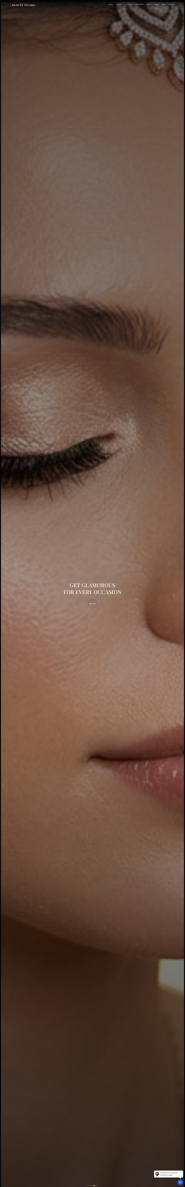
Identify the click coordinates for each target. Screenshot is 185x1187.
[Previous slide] (10, 595)
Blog (163, 4)
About (111, 4)
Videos (156, 4)
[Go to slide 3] (91, 1185)
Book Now (92, 609)
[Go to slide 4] (93, 1185)
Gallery (129, 4)
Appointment (139, 4)
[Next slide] (174, 595)
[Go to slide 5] (96, 1185)
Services (119, 4)
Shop (149, 4)
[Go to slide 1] (88, 1185)
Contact (171, 4)
